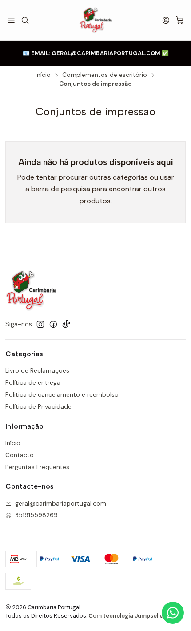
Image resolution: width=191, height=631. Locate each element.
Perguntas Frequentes (37, 467)
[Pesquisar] (25, 20)
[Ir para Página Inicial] (95, 20)
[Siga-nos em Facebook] (53, 324)
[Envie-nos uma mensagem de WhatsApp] (173, 613)
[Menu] (11, 20)
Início (43, 75)
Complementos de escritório (104, 75)
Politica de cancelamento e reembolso (62, 394)
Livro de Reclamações (37, 370)
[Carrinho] (180, 20)
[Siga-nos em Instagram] (40, 324)
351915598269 (36, 515)
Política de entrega (32, 382)
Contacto (19, 455)
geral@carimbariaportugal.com (60, 503)
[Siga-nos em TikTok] (66, 324)
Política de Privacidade (38, 406)
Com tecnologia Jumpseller (127, 615)
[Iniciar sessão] (166, 20)
